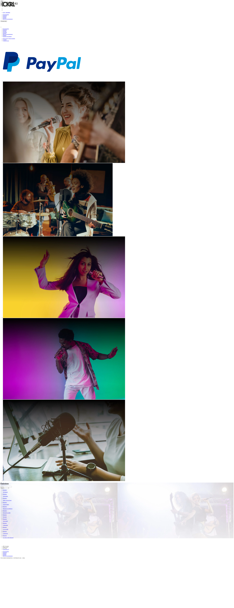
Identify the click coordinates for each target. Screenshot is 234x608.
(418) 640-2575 (6, 549)
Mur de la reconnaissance (8, 19)
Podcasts (4, 16)
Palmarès (4, 17)
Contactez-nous (6, 40)
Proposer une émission (7, 36)
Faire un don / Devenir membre (9, 38)
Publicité (4, 35)
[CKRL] (9, 6)
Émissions (5, 15)
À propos (5, 39)
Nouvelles (5, 32)
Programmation (6, 14)
